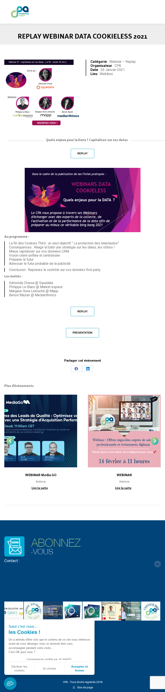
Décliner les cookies (19, 668)
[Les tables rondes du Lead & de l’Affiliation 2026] (53, 611)
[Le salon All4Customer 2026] (112, 611)
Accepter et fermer (79, 668)
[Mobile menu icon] (158, 9)
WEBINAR (124, 475)
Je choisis (49, 668)
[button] (10, 683)
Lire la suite (40, 488)
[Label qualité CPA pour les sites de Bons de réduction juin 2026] (33, 611)
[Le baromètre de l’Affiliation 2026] (72, 611)
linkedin (157, 564)
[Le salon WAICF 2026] (131, 611)
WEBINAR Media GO (41, 475)
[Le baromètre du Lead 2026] (92, 611)
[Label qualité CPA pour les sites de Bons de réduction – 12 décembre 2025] (151, 611)
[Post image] (40, 431)
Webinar (41, 481)
